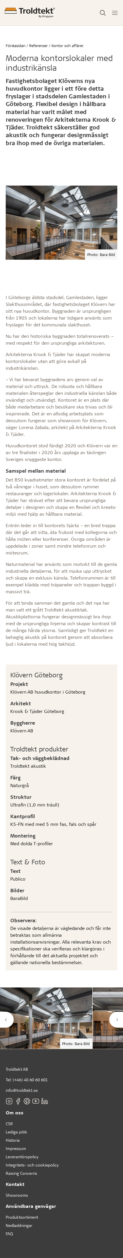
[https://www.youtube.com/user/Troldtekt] (35, 1101)
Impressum (16, 1148)
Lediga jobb (16, 1132)
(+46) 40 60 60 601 (30, 1079)
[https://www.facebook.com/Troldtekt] (18, 1101)
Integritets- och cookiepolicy (32, 1165)
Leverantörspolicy (22, 1156)
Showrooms (17, 1195)
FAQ (9, 1233)
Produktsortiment (22, 1217)
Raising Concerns (21, 1173)
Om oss (14, 1112)
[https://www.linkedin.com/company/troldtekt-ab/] (44, 1101)
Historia (13, 1140)
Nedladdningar (19, 1225)
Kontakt (15, 1184)
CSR (9, 1123)
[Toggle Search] (102, 13)
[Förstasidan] (30, 13)
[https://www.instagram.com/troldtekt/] (9, 1101)
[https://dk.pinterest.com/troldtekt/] (26, 1101)
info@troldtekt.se (22, 1090)
